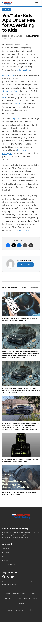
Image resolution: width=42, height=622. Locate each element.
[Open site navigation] (37, 3)
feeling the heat (23, 70)
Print (30, 245)
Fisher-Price (17, 103)
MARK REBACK (33, 36)
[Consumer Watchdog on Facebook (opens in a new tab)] (3, 577)
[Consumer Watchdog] (7, 3)
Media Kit (25, 594)
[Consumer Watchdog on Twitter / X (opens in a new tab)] (8, 577)
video (4, 97)
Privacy (7, 10)
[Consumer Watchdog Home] (21, 516)
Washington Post (9, 91)
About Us (5, 549)
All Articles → (25, 265)
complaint (14, 118)
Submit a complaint (13, 594)
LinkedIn (19, 245)
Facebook (8, 245)
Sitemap (7, 598)
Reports (5, 556)
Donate (33, 594)
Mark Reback (24, 260)
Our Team (5, 553)
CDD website (23, 230)
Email (25, 245)
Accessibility (33, 598)
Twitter (13, 245)
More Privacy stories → (31, 287)
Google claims (8, 75)
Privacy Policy (22, 598)
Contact (5, 560)
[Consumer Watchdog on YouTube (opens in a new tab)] (12, 577)
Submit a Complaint (9, 564)
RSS (14, 598)
